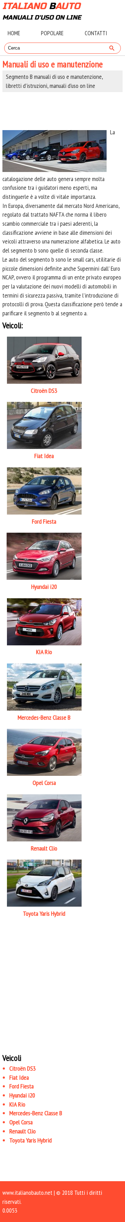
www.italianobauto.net (27, 1193)
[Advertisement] (62, 110)
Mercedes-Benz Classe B (35, 1113)
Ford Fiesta (21, 1086)
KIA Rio (17, 1104)
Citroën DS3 (22, 1068)
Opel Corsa (21, 1122)
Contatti (96, 33)
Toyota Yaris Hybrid (30, 1140)
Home (14, 33)
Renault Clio (22, 1131)
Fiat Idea (19, 1077)
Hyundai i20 (22, 1095)
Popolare (52, 33)
